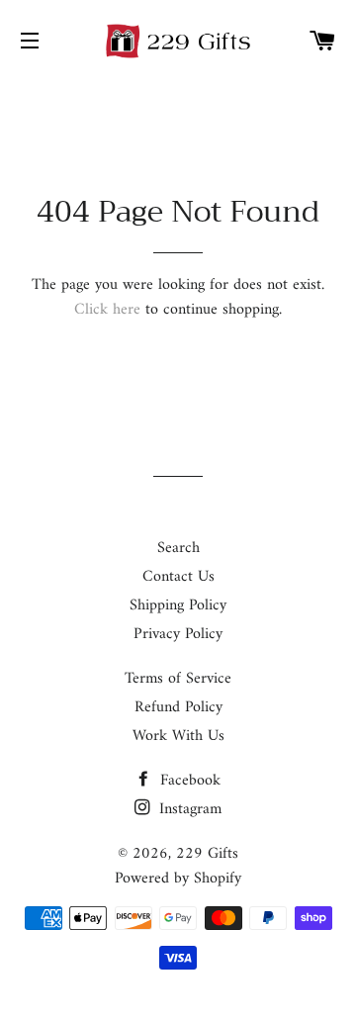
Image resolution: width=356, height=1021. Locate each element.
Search (178, 548)
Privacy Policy (178, 634)
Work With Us (178, 736)
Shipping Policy (178, 605)
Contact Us (178, 577)
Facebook (188, 780)
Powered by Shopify (178, 878)
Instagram (188, 809)
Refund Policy (178, 707)
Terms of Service (178, 679)
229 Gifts (207, 854)
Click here (107, 310)
